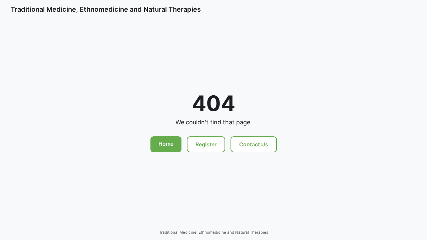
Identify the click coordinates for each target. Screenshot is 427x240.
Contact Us (253, 144)
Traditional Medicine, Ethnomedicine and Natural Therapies (106, 9)
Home (165, 143)
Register (206, 144)
